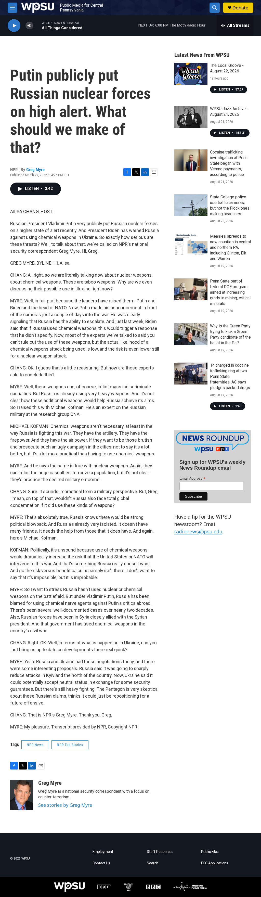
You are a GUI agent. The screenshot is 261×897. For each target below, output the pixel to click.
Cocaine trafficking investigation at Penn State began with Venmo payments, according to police (228, 163)
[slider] (37, 25)
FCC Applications (214, 863)
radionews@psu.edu (198, 532)
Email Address (192, 478)
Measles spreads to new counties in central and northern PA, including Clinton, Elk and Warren (230, 247)
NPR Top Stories (70, 745)
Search (152, 863)
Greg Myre (35, 169)
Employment (103, 852)
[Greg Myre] (21, 795)
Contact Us (101, 863)
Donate (240, 7)
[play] (14, 26)
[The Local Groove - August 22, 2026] (190, 74)
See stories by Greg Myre (65, 805)
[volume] (29, 25)
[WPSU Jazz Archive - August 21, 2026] (190, 117)
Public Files (210, 852)
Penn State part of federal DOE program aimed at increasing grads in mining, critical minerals (230, 292)
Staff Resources (160, 852)
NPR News (35, 745)
